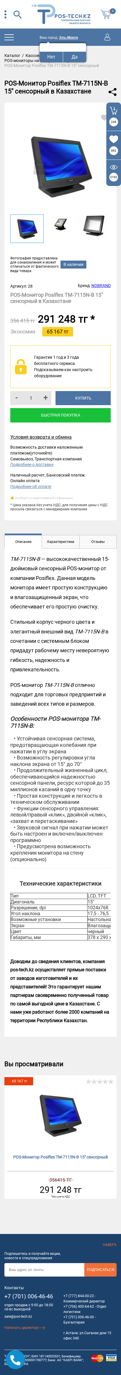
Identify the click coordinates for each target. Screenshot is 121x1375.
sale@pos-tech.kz (18, 1316)
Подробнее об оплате (30, 486)
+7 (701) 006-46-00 (78, 1317)
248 (113, 121)
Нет (51, 56)
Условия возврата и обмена (41, 437)
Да (75, 56)
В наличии (73, 264)
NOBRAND (101, 285)
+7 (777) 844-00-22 (78, 1296)
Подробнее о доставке (31, 464)
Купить (83, 398)
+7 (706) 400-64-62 (78, 1306)
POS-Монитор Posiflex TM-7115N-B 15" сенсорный (60, 1157)
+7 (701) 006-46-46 (28, 1296)
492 (113, 150)
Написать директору (22, 1328)
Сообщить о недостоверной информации (44, 497)
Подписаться (100, 1270)
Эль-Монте (68, 38)
